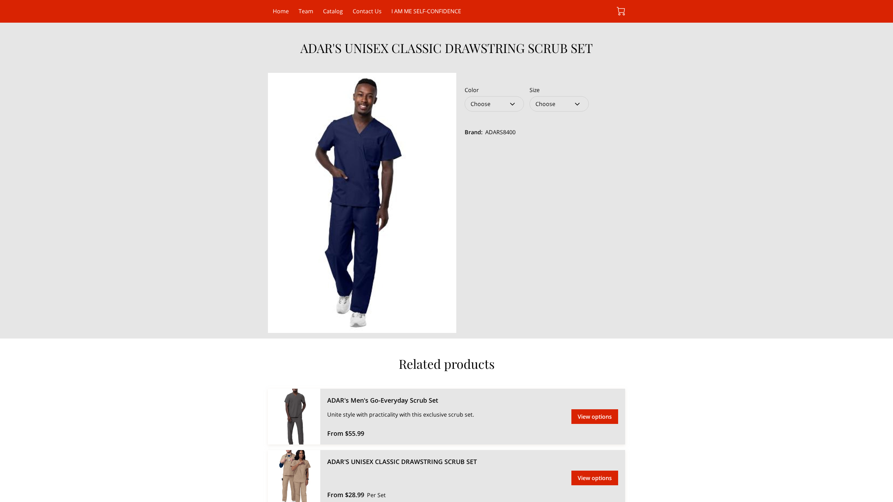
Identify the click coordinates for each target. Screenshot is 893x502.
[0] (621, 11)
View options (595, 416)
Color (472, 90)
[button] (494, 103)
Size (535, 90)
